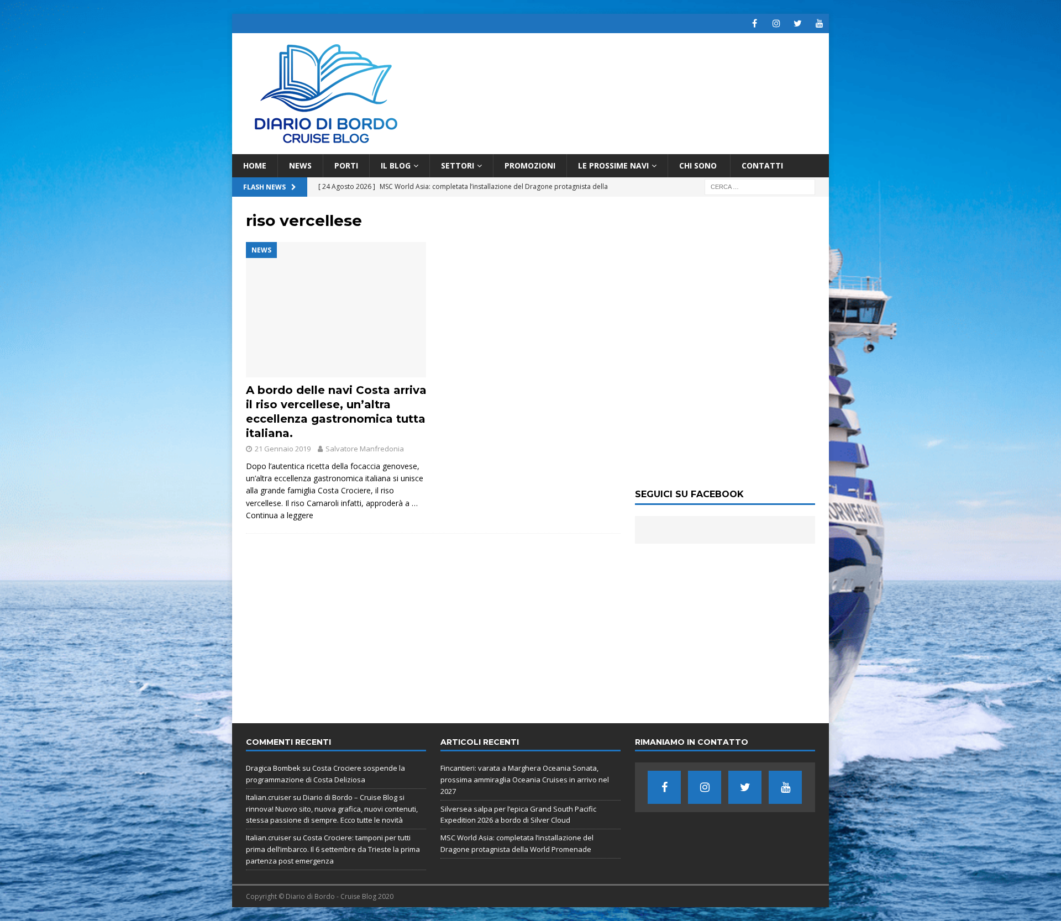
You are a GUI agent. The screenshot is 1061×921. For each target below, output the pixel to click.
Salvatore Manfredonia (364, 449)
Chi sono (699, 165)
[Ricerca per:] (760, 186)
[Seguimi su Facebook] (754, 23)
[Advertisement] (725, 626)
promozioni (530, 165)
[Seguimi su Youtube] (819, 23)
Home (254, 165)
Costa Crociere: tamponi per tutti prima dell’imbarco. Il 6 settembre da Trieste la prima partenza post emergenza (333, 849)
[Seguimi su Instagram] (776, 23)
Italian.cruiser (268, 797)
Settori (457, 165)
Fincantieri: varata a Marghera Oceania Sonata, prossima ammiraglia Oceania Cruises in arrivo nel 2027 (524, 779)
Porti (346, 165)
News (300, 165)
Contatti (762, 165)
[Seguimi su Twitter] (797, 23)
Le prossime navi (613, 165)
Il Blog (396, 165)
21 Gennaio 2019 (283, 449)
